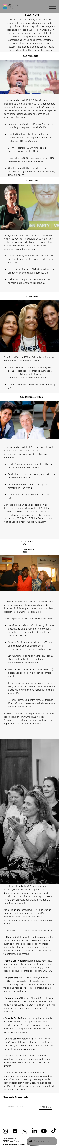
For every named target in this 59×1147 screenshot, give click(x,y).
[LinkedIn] (34, 1131)
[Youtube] (44, 1131)
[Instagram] (5, 1131)
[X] (24, 1131)
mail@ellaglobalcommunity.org (16, 1144)
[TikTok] (54, 1131)
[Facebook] (15, 1131)
